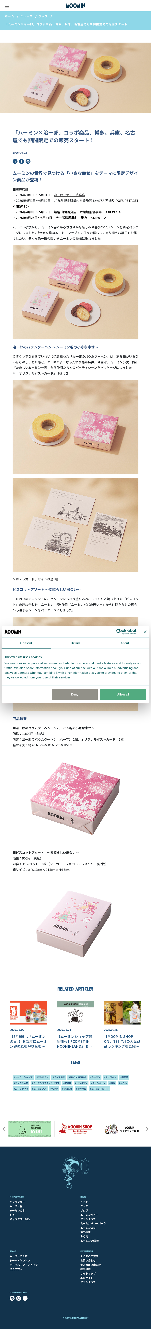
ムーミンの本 (17, 1210)
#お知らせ (67, 1088)
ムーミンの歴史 (19, 1256)
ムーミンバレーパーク (93, 1223)
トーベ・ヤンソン (20, 1260)
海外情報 (85, 1232)
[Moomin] (75, 5)
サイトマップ (88, 1273)
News (83, 1197)
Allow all (123, 694)
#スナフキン (110, 1077)
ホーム (9, 16)
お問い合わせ (88, 1260)
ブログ (84, 1210)
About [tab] (125, 643)
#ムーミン (95, 1077)
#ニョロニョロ (21, 1083)
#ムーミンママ (21, 1088)
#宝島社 (67, 1083)
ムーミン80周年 (89, 1240)
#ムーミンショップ (23, 1077)
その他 (84, 1236)
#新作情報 (81, 1088)
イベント (85, 1201)
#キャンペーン (98, 1083)
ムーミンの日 (88, 1227)
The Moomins (17, 1197)
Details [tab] (75, 643)
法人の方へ (16, 1269)
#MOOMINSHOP (77, 1077)
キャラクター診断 (20, 1219)
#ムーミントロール (99, 1088)
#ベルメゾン (81, 1083)
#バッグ (54, 1088)
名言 (12, 1214)
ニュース (26, 16)
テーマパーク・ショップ (24, 1264)
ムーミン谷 (16, 1206)
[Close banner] (145, 631)
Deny (74, 694)
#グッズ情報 (58, 1077)
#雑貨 (112, 1083)
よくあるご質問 (89, 1256)
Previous (4, 1129)
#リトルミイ (42, 1077)
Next (147, 1129)
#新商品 (124, 1077)
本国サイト (86, 1277)
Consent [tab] (26, 643)
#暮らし (123, 1083)
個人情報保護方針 (90, 1264)
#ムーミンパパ (39, 1088)
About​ (13, 1251)
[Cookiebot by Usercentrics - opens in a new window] (119, 632)
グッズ (43, 16)
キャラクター (17, 1201)
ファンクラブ (88, 1219)
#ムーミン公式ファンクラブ (45, 1083)
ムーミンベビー (89, 1214)
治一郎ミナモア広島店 (69, 194)
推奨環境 (85, 1269)
